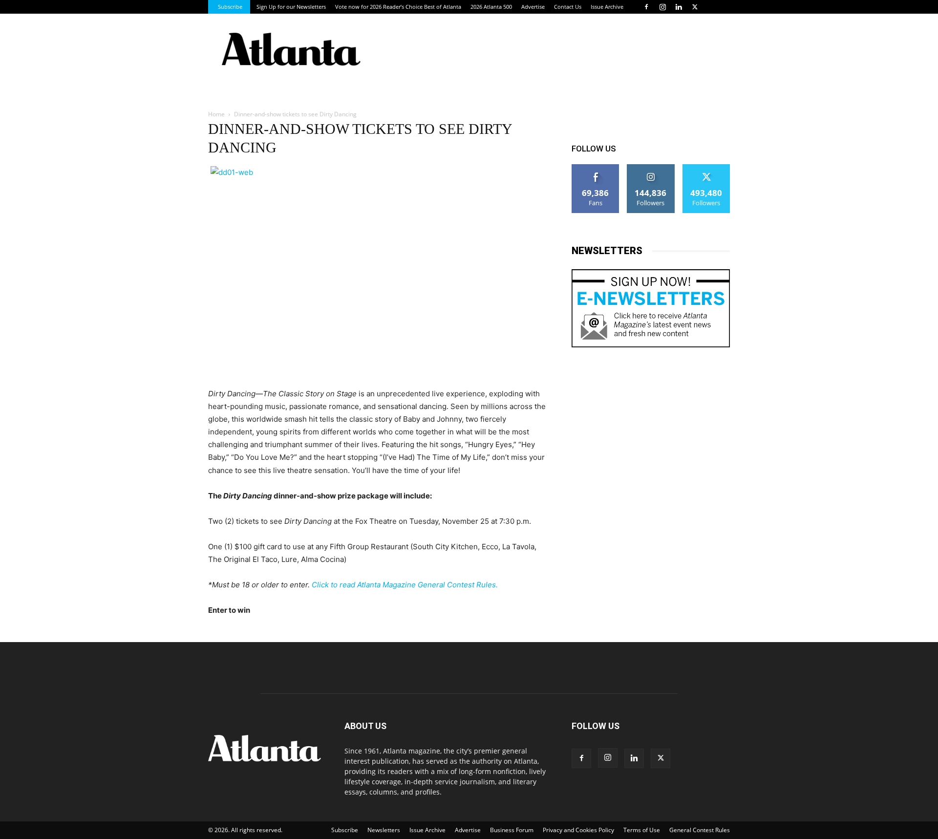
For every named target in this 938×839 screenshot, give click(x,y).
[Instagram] (662, 7)
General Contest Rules (699, 830)
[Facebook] (646, 7)
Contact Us (567, 6)
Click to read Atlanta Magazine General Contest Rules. (405, 584)
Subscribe (230, 6)
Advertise (533, 6)
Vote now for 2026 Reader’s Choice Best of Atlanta (398, 6)
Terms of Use (641, 830)
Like (595, 168)
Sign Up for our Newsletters (291, 6)
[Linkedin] (678, 7)
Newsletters (383, 830)
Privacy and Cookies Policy (578, 830)
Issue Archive (607, 6)
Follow (651, 168)
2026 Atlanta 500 (491, 6)
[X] (694, 7)
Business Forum (511, 830)
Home (216, 114)
